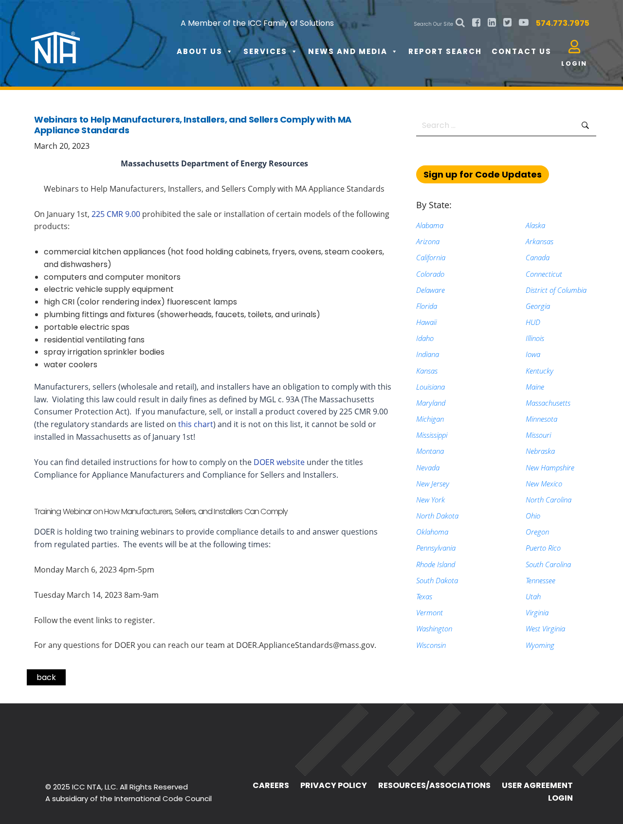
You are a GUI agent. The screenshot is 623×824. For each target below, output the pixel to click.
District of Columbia (556, 290)
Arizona (428, 241)
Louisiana (430, 387)
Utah (533, 596)
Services (265, 51)
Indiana (427, 354)
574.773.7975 (562, 23)
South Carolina (548, 564)
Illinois (535, 338)
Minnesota (541, 419)
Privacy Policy (333, 785)
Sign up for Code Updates (482, 174)
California (430, 257)
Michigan (430, 419)
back (46, 677)
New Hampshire (550, 467)
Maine (535, 387)
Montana (430, 451)
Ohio (533, 515)
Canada (538, 257)
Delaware (430, 290)
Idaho (425, 338)
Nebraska (540, 451)
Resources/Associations (434, 785)
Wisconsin (431, 645)
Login (560, 798)
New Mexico (544, 483)
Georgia (538, 306)
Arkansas (539, 241)
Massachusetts (548, 403)
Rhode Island (435, 564)
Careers (271, 785)
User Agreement (537, 785)
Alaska (535, 225)
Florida (426, 306)
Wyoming (540, 645)
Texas (424, 596)
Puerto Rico (543, 548)
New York (430, 499)
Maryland (430, 403)
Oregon (537, 532)
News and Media (347, 51)
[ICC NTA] (104, 39)
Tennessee (540, 580)
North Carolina (548, 499)
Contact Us (521, 51)
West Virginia (545, 628)
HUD (533, 322)
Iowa (533, 354)
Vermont (429, 612)
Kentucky (539, 371)
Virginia (537, 612)
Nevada (428, 467)
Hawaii (426, 322)
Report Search (445, 51)
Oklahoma (432, 532)
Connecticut (544, 274)
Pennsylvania (436, 548)
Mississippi (431, 435)
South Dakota (437, 580)
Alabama (429, 225)
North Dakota (437, 515)
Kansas (427, 371)
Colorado (430, 274)
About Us (199, 51)
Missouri (538, 435)
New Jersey (432, 483)
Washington (434, 628)
